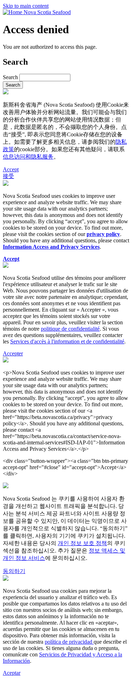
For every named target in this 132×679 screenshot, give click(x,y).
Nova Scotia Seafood (47, 12)
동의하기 (14, 571)
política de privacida (67, 642)
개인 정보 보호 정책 (82, 543)
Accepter (13, 353)
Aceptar (11, 673)
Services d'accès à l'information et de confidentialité (67, 341)
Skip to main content (26, 6)
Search (10, 77)
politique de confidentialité (70, 329)
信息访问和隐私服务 (28, 157)
